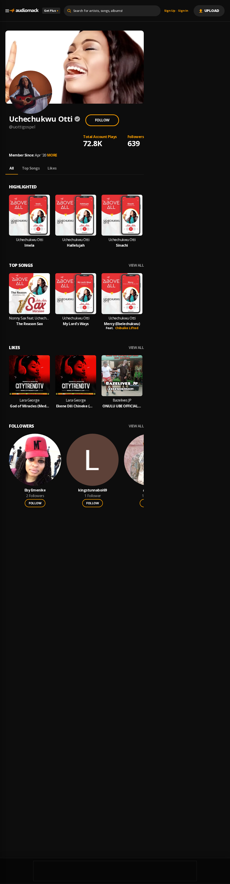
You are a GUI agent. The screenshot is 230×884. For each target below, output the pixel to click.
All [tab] (11, 168)
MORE (52, 155)
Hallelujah (75, 245)
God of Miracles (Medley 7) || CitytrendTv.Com (29, 406)
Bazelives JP (122, 400)
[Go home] (24, 10)
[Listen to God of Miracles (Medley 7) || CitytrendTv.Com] (29, 375)
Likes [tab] (52, 168)
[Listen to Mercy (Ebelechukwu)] (122, 293)
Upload (211, 10)
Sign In (183, 11)
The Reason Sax (29, 323)
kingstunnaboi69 (92, 490)
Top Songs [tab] (31, 168)
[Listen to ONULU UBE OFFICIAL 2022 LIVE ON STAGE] (122, 375)
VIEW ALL (136, 265)
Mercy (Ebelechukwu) (122, 323)
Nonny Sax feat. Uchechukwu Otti (29, 318)
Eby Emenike (35, 490)
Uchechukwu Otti (29, 239)
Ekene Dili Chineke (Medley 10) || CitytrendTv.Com (75, 406)
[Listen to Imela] (29, 215)
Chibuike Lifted (126, 328)
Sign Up (169, 11)
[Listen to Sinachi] (122, 215)
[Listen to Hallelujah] (75, 215)
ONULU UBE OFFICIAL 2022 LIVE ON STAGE (122, 406)
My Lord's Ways (76, 323)
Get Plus (51, 11)
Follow (102, 120)
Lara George (30, 400)
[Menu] (7, 10)
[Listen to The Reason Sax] (29, 293)
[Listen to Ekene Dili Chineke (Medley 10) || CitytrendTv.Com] (75, 375)
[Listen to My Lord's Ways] (75, 293)
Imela (29, 245)
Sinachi (122, 245)
